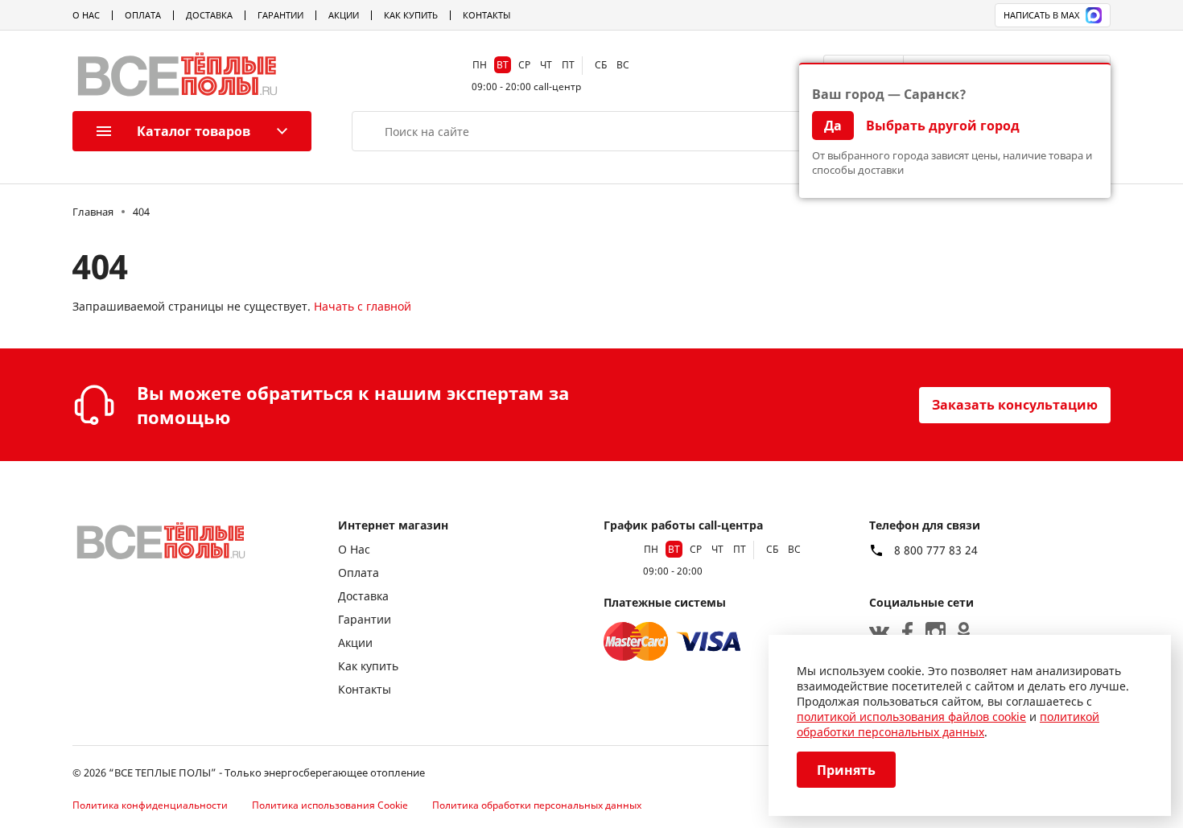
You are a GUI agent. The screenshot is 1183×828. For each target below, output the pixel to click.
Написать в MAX (1041, 15)
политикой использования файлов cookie (911, 716)
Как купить (411, 15)
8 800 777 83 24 (936, 550)
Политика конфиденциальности (150, 805)
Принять (846, 770)
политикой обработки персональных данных (948, 724)
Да (833, 125)
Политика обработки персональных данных (536, 805)
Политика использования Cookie (330, 805)
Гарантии (280, 15)
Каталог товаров (193, 131)
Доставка (209, 15)
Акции (343, 15)
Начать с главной (362, 306)
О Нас (86, 15)
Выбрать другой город (943, 125)
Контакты (486, 15)
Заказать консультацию (1015, 405)
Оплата (143, 15)
